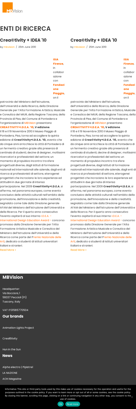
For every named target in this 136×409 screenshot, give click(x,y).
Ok (60, 404)
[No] (132, 397)
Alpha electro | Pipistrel (17, 367)
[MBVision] (12, 7)
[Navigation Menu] (124, 7)
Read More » (8, 250)
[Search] (130, 7)
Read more (72, 404)
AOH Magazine (11, 379)
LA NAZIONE (9, 373)
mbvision (9, 47)
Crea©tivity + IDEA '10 (23, 40)
